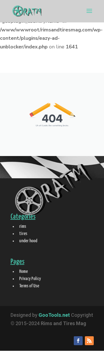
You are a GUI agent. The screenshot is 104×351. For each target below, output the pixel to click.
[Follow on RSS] (89, 340)
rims (22, 226)
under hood (28, 241)
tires (23, 233)
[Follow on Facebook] (78, 340)
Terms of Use (29, 286)
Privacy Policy (30, 278)
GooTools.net (54, 315)
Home (23, 271)
